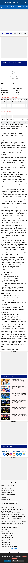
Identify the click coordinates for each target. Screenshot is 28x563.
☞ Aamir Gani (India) (6, 544)
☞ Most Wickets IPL (6, 487)
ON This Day (19, 552)
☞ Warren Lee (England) (6, 531)
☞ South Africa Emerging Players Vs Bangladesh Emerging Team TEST (12, 510)
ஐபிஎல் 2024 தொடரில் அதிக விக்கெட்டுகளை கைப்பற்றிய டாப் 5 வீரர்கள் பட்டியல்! (19, 387)
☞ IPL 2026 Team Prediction (7, 485)
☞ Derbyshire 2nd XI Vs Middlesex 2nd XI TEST (12, 514)
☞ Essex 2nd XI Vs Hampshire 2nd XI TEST (11, 518)
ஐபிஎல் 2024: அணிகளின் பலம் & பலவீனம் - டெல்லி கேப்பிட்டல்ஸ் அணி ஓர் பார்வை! (19, 415)
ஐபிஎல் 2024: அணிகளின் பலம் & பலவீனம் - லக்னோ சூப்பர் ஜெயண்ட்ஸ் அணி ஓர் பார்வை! (19, 401)
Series (14, 552)
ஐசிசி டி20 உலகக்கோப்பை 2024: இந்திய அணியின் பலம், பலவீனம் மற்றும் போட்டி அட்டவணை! (19, 394)
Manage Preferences (17, 560)
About (7, 552)
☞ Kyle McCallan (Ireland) (7, 530)
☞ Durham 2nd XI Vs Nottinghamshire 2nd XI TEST (13, 516)
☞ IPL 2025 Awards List (6, 492)
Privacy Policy (24, 556)
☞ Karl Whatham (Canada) (7, 539)
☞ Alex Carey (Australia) (7, 535)
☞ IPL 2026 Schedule (6, 497)
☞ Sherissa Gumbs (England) (8, 540)
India (19, 6)
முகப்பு (2, 6)
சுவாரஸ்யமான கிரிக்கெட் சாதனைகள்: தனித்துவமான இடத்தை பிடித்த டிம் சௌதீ (18, 380)
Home (3, 552)
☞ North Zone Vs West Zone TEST (9, 506)
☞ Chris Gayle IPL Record (7, 488)
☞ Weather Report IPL (6, 499)
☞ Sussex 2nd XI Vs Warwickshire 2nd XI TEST (12, 523)
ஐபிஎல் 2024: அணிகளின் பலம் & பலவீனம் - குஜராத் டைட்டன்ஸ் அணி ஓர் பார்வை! (19, 408)
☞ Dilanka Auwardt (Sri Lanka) (8, 537)
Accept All (8, 560)
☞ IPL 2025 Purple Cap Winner (8, 494)
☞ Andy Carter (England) (7, 533)
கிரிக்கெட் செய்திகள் (11, 6)
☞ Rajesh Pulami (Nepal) (7, 542)
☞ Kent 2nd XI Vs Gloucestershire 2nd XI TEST (12, 520)
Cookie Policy (15, 558)
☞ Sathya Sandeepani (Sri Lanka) (9, 546)
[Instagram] (10, 454)
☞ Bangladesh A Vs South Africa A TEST (10, 512)
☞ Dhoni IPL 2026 (5, 496)
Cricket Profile (8, 33)
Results (25, 552)
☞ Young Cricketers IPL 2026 (8, 490)
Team (10, 552)
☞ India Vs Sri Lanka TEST (7, 507)
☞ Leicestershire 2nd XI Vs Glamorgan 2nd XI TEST (13, 521)
